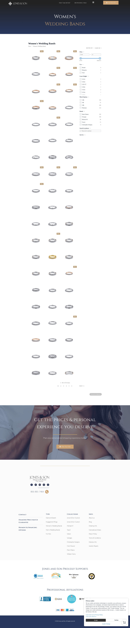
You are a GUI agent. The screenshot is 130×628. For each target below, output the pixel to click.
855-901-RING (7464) (80, 3)
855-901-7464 (37, 491)
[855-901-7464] (47, 492)
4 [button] (66, 386)
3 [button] (63, 386)
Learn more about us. (91, 616)
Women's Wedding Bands (39, 46)
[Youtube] (40, 485)
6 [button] (71, 386)
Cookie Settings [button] (106, 624)
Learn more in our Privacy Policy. (94, 614)
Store (29, 46)
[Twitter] (36, 485)
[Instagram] (48, 485)
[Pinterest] (44, 485)
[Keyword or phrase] (81, 131)
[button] (82, 386)
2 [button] (60, 386)
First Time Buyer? (64, 3)
